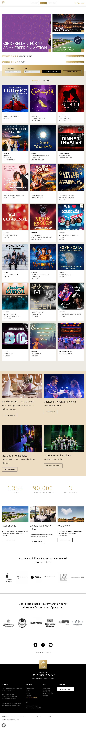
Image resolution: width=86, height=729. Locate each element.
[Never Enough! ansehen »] (43, 217)
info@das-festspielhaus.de (9, 698)
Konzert (62, 193)
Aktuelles (28, 690)
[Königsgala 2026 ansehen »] (71, 257)
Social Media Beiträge (43, 652)
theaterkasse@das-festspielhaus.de (43, 678)
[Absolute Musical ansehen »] (15, 296)
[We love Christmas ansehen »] (15, 217)
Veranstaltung (9, 68)
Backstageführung (65, 351)
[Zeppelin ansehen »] (15, 138)
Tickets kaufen (46, 688)
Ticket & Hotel (46, 690)
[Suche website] (79, 3)
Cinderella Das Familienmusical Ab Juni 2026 (38, 118)
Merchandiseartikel (48, 693)
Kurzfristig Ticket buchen (74, 56)
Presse (27, 692)
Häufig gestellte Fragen (32, 706)
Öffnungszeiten (30, 688)
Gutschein (34, 3)
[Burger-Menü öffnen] (75, 3)
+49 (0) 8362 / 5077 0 (9, 695)
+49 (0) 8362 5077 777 (43, 675)
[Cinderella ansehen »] (43, 98)
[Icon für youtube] (51, 646)
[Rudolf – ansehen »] (71, 98)
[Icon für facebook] (35, 646)
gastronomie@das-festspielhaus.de (11, 705)
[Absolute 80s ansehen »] (15, 336)
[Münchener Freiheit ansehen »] (15, 257)
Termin (26, 68)
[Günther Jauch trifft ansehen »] (71, 177)
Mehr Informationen (53, 465)
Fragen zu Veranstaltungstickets (34, 708)
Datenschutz (35, 717)
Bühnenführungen (66, 354)
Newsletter (52, 3)
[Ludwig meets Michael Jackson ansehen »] (71, 296)
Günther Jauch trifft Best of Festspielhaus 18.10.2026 (66, 197)
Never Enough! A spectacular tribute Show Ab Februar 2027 (41, 237)
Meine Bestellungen (48, 692)
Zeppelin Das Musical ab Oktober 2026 (9, 158)
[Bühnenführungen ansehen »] (71, 336)
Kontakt (28, 693)
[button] (3, 725)
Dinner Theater (64, 153)
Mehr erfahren (10, 540)
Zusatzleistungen (72, 72)
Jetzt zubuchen (10, 415)
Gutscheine (45, 695)
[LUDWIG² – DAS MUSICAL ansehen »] (15, 98)
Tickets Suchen (51, 71)
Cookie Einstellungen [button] (31, 697)
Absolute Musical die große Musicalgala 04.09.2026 (12, 316)
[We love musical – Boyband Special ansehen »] (71, 217)
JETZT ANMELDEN (65, 689)
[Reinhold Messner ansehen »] (43, 296)
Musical (6, 113)
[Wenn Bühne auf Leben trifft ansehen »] (15, 177)
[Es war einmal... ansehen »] (43, 336)
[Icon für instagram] (43, 646)
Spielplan (46, 81)
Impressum (43, 717)
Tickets (43, 3)
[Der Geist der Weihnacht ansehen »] (43, 138)
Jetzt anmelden (10, 469)
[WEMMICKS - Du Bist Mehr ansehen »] (43, 257)
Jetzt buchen (50, 411)
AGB (50, 717)
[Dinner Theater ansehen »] (71, 138)
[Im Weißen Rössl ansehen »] (43, 177)
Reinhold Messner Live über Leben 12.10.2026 (37, 314)
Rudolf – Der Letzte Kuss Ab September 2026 (65, 118)
